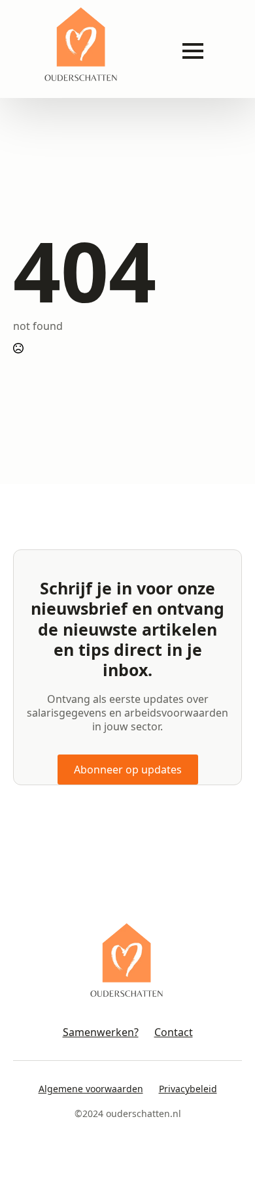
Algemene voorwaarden (91, 1088)
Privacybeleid (188, 1088)
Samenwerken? (101, 1032)
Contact (173, 1032)
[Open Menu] (192, 51)
